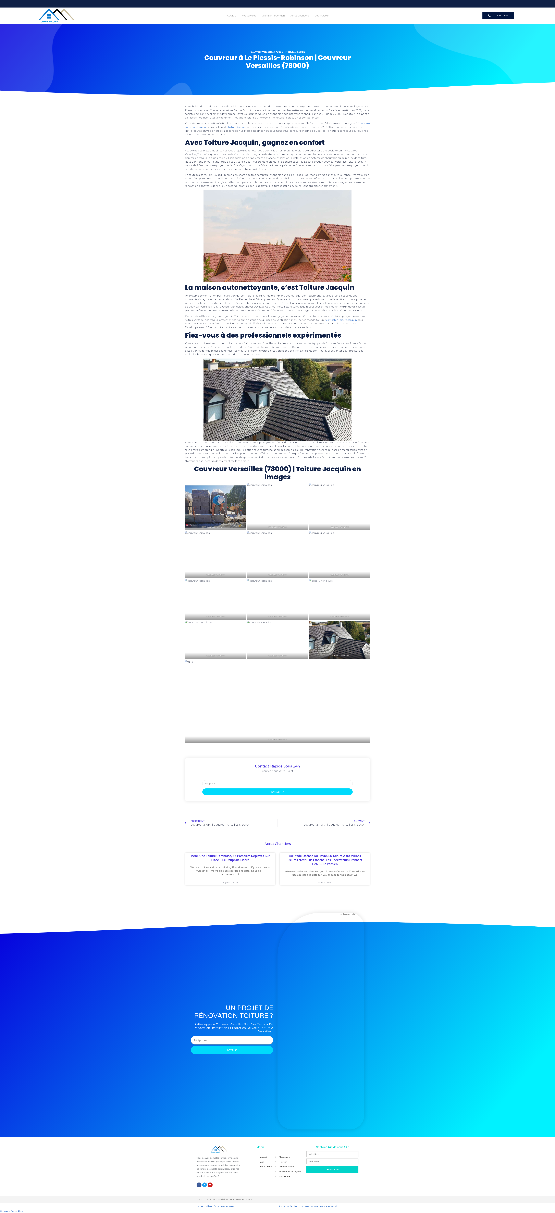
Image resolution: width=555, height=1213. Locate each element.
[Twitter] (204, 1185)
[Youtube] (210, 1185)
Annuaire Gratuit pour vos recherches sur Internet (308, 1206)
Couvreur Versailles (11, 1211)
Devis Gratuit (321, 15)
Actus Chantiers (300, 15)
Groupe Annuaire (224, 1206)
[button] (498, 15)
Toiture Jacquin (237, 127)
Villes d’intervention (273, 15)
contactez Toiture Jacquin (341, 320)
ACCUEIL (231, 15)
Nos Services (249, 15)
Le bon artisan (205, 1206)
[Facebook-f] (199, 1185)
